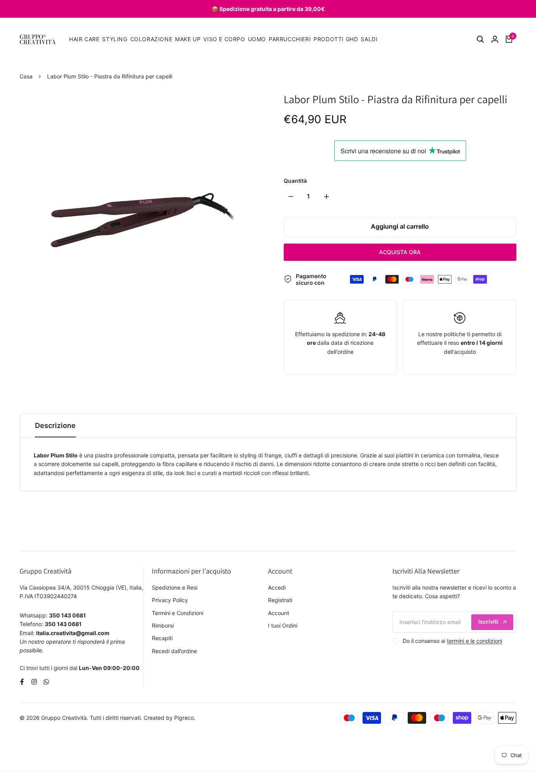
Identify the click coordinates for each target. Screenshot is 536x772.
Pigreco (184, 717)
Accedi (277, 587)
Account (278, 613)
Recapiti (162, 638)
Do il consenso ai (452, 640)
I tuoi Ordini (282, 625)
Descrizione (55, 425)
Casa (26, 76)
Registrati (280, 600)
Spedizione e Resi (174, 587)
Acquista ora (400, 252)
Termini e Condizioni (177, 613)
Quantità (295, 180)
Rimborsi (163, 625)
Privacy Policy (170, 600)
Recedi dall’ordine (174, 651)
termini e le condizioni (474, 640)
